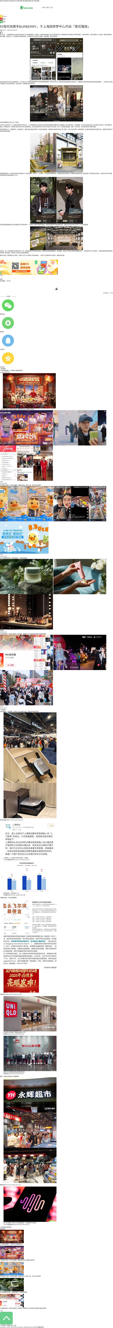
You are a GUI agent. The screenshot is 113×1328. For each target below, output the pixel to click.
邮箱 (38, 1)
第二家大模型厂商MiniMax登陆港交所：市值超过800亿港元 (20, 1222)
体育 (9, 1)
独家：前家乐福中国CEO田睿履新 (9, 1076)
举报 (1, 279)
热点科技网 (3, 820)
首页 (1, 1)
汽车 (32, 1)
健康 (26, 1)
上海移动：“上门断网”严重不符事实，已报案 (16, 858)
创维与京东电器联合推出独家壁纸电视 (14, 1072)
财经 (24, 1)
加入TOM (13, 1325)
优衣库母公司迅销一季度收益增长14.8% (15, 1032)
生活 (15, 1)
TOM (5, 30)
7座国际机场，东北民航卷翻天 (8, 897)
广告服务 (8, 1325)
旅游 (12, 1)
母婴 (18, 1)
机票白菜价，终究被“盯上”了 (11, 893)
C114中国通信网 (8, 859)
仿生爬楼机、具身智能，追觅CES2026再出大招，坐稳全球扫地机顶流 (19, 711)
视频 (21, 1)
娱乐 (7, 1)
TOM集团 (2, 1325)
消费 (29, 1)
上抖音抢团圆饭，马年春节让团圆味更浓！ (11, 370)
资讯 (4, 1)
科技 (35, 1)
